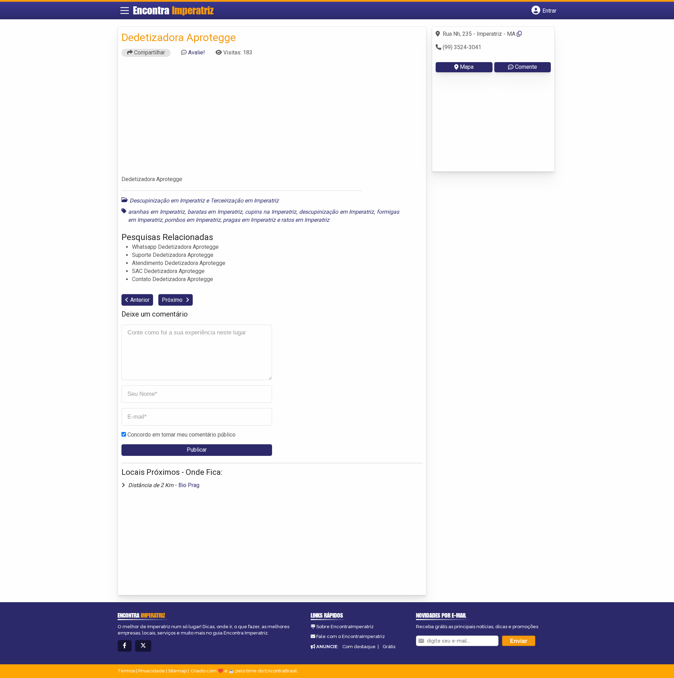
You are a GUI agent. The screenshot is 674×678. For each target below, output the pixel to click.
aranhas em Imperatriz (156, 211)
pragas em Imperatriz (249, 220)
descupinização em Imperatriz (336, 211)
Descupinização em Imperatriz (167, 200)
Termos (126, 670)
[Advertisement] (272, 119)
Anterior (140, 300)
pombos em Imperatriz (192, 220)
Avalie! (196, 52)
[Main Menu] (125, 11)
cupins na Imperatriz (270, 211)
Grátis (389, 646)
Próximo (173, 300)
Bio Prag (188, 485)
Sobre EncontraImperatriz (345, 626)
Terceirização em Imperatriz (244, 200)
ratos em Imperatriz (305, 220)
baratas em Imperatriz (215, 211)
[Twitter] (143, 646)
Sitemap (177, 670)
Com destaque (359, 646)
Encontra (173, 10)
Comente (526, 67)
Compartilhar (149, 52)
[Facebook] (125, 646)
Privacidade (151, 670)
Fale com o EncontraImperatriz (350, 636)
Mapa (467, 67)
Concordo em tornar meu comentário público (181, 434)
